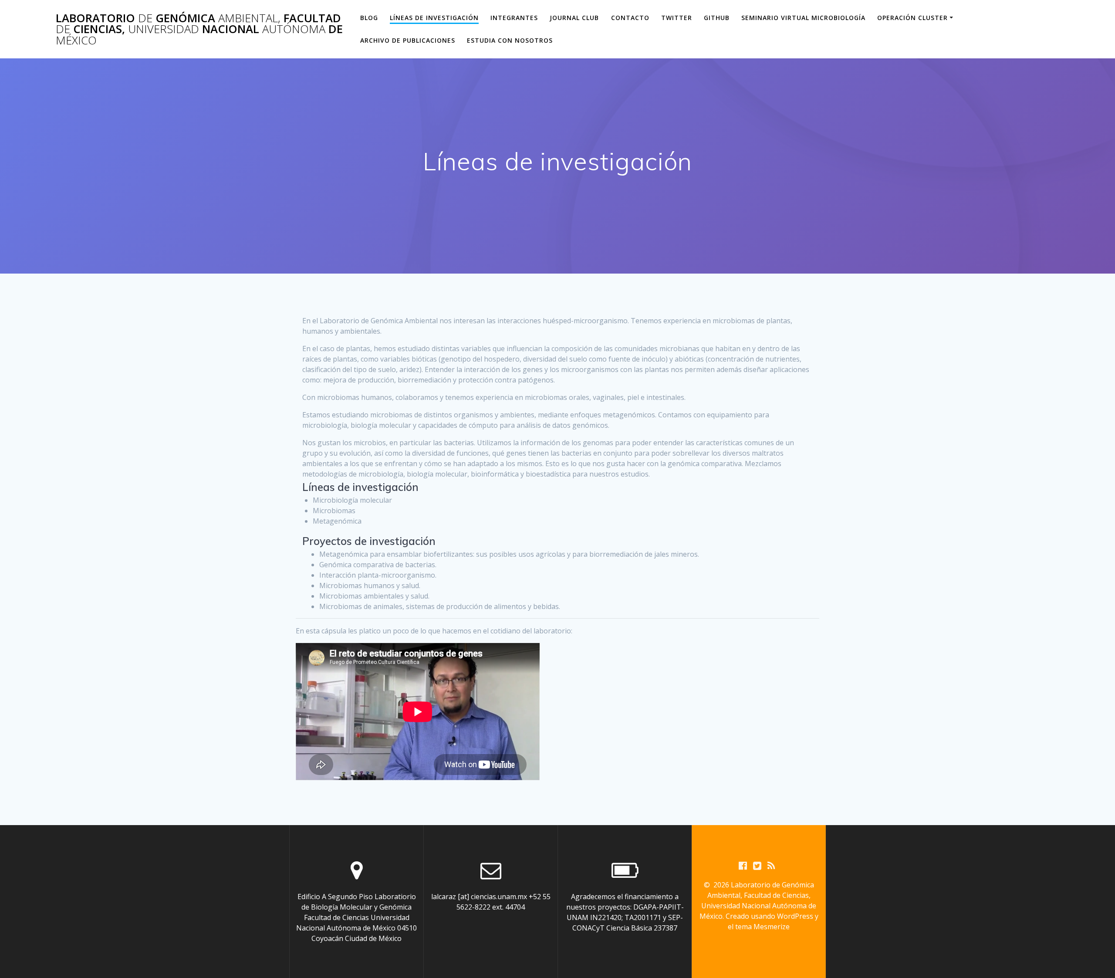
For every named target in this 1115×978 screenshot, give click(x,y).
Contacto (630, 18)
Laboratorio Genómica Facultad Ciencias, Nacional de (199, 29)
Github (717, 18)
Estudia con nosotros (510, 40)
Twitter (676, 18)
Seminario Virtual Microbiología (803, 18)
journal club (574, 18)
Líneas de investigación (434, 18)
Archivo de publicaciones (407, 40)
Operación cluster (912, 18)
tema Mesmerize (762, 926)
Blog (369, 18)
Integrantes (514, 18)
